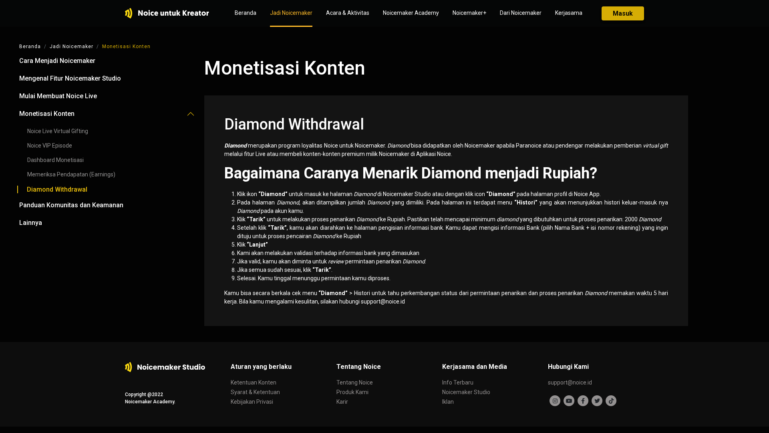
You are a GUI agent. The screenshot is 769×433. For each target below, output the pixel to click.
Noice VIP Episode (50, 145)
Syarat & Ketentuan (255, 392)
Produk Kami (352, 392)
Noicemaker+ (469, 13)
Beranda (245, 13)
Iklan (448, 402)
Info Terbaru (457, 382)
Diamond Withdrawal (57, 189)
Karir (342, 402)
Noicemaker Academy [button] (411, 13)
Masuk (623, 13)
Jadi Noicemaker (291, 13)
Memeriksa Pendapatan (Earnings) (71, 174)
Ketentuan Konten (253, 382)
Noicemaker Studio (466, 392)
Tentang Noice (354, 382)
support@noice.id (570, 382)
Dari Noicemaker (521, 13)
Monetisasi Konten (126, 46)
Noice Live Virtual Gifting (57, 131)
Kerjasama (568, 13)
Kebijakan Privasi (252, 402)
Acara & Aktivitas (347, 13)
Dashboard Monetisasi (55, 160)
